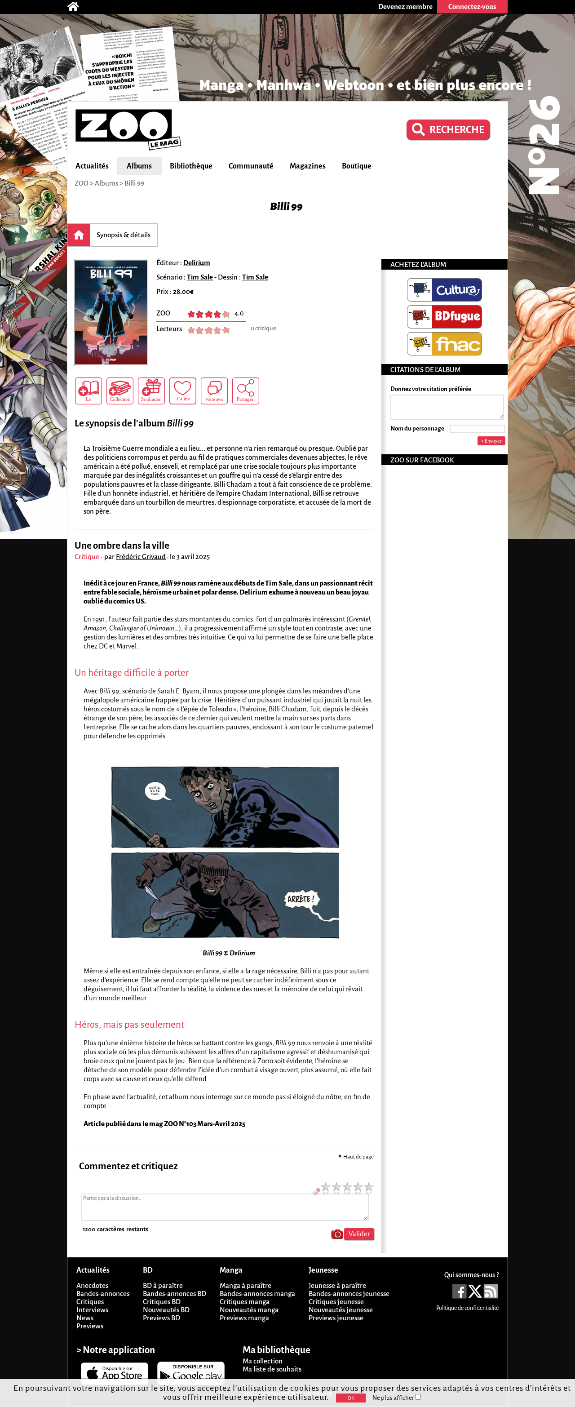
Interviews (92, 1310)
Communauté (251, 166)
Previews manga (244, 1318)
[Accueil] (77, 6)
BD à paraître (163, 1285)
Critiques (90, 1301)
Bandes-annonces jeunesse (349, 1293)
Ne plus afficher (393, 1397)
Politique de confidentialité (467, 1308)
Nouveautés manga (249, 1310)
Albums (139, 166)
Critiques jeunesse (336, 1301)
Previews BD (161, 1318)
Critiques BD (162, 1301)
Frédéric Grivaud (141, 556)
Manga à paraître (245, 1285)
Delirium (196, 262)
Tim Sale (200, 277)
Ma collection (263, 1361)
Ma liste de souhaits (272, 1369)
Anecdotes (92, 1285)
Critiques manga (245, 1301)
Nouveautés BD (166, 1310)
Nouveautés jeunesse (341, 1310)
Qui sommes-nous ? (471, 1274)
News (84, 1318)
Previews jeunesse (336, 1318)
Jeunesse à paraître (337, 1285)
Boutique (357, 166)
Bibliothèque (191, 166)
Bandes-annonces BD (174, 1293)
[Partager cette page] (245, 390)
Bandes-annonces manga (257, 1293)
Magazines (308, 166)
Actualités (92, 166)
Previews (89, 1326)
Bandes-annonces (102, 1293)
